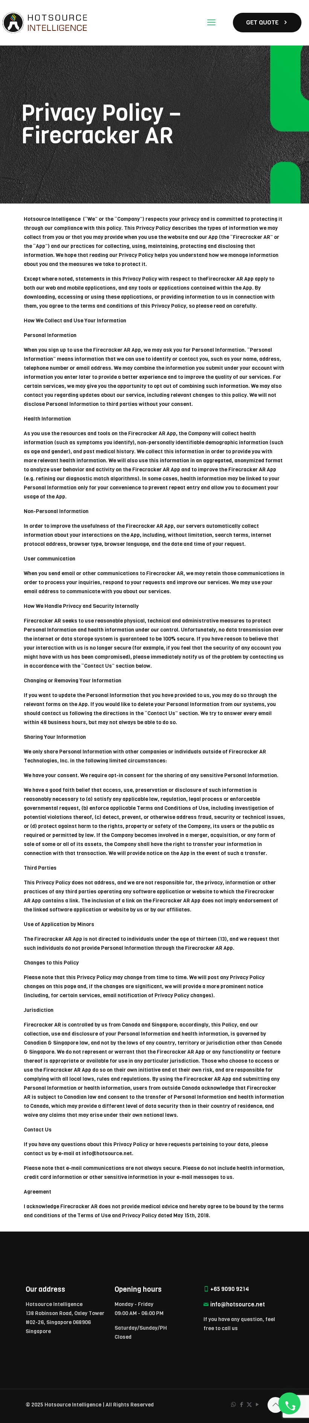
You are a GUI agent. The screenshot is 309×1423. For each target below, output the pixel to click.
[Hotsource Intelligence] (46, 22)
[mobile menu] (211, 22)
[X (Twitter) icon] (249, 1404)
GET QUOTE (262, 22)
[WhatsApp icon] (233, 1404)
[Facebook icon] (241, 1404)
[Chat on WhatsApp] (289, 1403)
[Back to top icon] (275, 1405)
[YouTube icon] (257, 1404)
